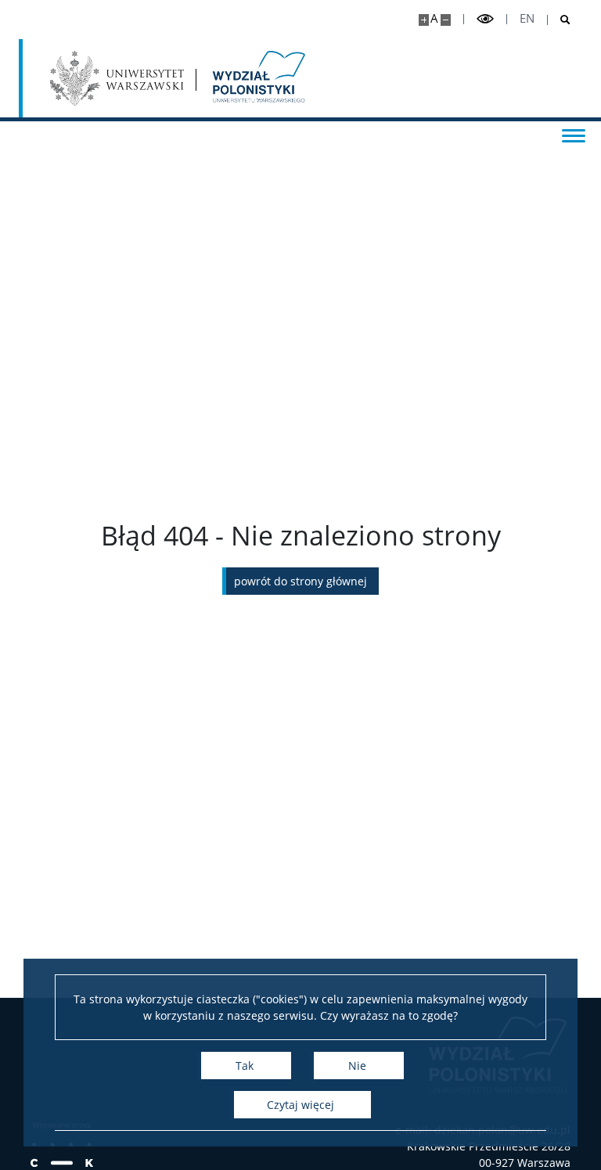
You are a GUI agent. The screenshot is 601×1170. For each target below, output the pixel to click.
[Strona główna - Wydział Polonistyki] (257, 78)
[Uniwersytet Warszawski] (117, 78)
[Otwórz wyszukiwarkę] (559, 20)
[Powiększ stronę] (424, 20)
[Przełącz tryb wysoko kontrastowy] (485, 19)
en (527, 18)
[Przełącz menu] (573, 134)
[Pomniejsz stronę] (446, 20)
